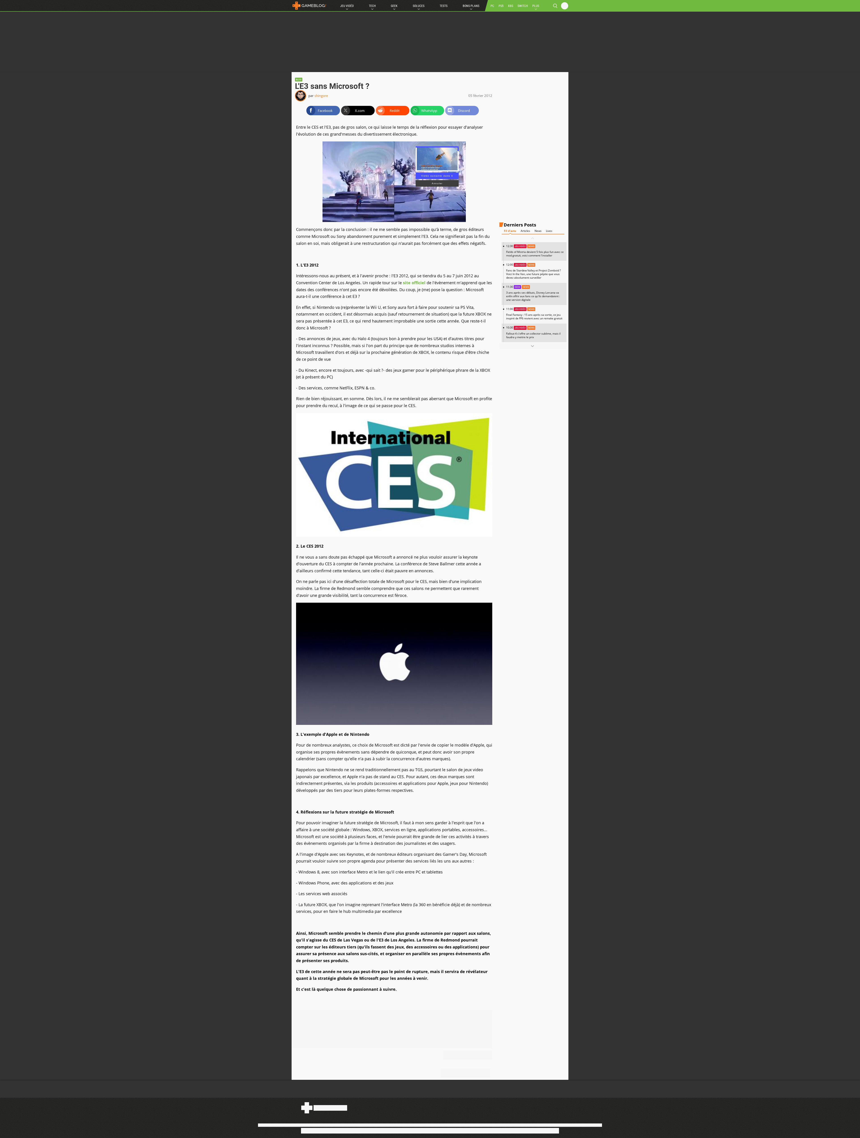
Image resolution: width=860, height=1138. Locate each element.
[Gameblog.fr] (309, 5)
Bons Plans (471, 6)
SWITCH (523, 6)
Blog (298, 79)
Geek (394, 6)
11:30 (533, 293)
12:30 (535, 250)
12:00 (533, 271)
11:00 (534, 313)
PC (492, 6)
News (538, 231)
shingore (321, 95)
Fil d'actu (510, 231)
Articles (525, 231)
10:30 (533, 332)
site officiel (414, 282)
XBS (510, 6)
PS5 (501, 6)
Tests (443, 6)
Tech (372, 6)
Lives (549, 231)
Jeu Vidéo (347, 6)
